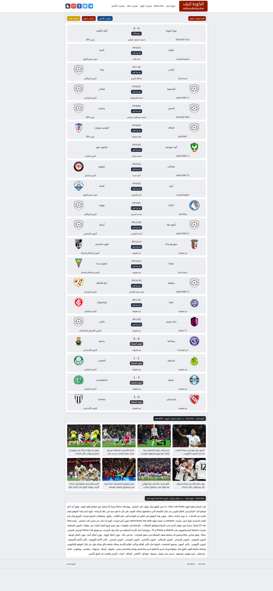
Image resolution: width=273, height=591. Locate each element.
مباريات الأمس (118, 6)
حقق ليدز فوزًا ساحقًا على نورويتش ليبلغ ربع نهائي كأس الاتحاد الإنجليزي (84, 453)
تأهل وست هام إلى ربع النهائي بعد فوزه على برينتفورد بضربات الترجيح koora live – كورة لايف (155, 487)
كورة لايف (170, 6)
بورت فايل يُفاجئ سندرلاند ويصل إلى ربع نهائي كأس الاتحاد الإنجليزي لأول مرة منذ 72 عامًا (190, 487)
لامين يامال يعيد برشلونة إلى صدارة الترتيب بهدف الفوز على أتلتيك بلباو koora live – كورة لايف (84, 487)
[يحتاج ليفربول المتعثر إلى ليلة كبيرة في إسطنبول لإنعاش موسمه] (119, 469)
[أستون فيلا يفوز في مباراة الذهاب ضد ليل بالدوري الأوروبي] (189, 435)
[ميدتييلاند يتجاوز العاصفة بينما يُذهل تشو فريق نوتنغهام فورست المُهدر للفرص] (154, 435)
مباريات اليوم (146, 6)
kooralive (191, 563)
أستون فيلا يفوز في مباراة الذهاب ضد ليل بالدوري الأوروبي (189, 452)
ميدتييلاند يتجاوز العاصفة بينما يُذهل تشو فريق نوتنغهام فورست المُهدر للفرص (155, 453)
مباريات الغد (132, 6)
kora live (201, 563)
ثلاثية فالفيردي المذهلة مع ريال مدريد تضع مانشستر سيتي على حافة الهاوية (120, 453)
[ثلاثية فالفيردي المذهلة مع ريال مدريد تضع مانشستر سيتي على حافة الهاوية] (119, 435)
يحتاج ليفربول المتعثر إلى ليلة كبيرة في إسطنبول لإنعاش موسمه (119, 485)
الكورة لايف (71, 563)
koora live (159, 6)
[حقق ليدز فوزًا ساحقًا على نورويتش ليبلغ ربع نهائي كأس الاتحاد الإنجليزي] (84, 435)
